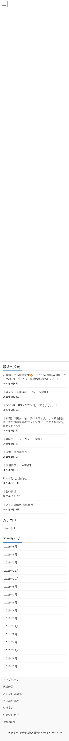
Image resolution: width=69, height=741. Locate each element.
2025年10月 (11, 578)
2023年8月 (10, 658)
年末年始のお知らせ (15, 478)
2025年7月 (10, 594)
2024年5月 (10, 634)
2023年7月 (10, 666)
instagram (9, 721)
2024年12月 (11, 626)
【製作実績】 (11, 491)
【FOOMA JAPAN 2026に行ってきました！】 (30, 405)
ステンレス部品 (12, 693)
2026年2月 (10, 562)
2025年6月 (10, 602)
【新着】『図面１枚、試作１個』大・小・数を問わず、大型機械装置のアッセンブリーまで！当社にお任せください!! (34, 422)
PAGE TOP (63, 715)
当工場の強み (11, 700)
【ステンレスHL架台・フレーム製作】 (26, 391)
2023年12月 (11, 650)
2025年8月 (10, 586)
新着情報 (9, 528)
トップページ (11, 679)
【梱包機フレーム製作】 (17, 465)
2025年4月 (10, 610)
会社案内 (8, 707)
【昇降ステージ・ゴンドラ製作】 (23, 439)
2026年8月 (10, 546)
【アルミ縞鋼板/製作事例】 (19, 504)
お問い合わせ (11, 714)
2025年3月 (10, 618)
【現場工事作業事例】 (16, 452)
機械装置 (8, 686)
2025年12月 (11, 570)
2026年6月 (10, 554)
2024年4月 (10, 642)
